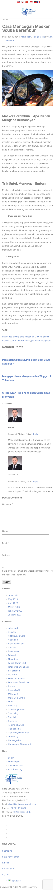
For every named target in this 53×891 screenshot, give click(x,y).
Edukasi (12, 655)
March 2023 (14, 607)
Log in (11, 757)
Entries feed (14, 761)
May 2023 (13, 599)
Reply (35, 434)
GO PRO (6, 874)
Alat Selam (26, 36)
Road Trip (12, 705)
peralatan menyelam (41, 340)
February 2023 (15, 611)
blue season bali (27, 336)
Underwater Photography (20, 744)
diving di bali (43, 336)
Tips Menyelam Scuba (18, 732)
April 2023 (13, 603)
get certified (14, 670)
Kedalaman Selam (16, 678)
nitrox (11, 701)
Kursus (11, 686)
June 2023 (13, 595)
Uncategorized (15, 740)
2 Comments (8, 40)
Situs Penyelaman (16, 709)
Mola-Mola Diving (16, 697)
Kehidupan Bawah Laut (19, 682)
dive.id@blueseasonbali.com (22, 804)
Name (6, 531)
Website (6, 555)
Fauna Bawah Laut (17, 663)
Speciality (13, 717)
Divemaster (13, 651)
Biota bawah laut (16, 643)
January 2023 (14, 614)
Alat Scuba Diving (16, 636)
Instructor (12, 674)
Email (5, 543)
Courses (12, 647)
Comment (7, 504)
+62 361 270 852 (17, 808)
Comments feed (15, 765)
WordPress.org (15, 769)
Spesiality (12, 721)
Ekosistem (13, 659)
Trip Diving (13, 736)
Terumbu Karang (16, 725)
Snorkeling (13, 713)
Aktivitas (12, 632)
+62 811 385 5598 (22, 812)
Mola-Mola (13, 694)
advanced (13, 628)
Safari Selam (8, 868)
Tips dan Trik (38, 36)
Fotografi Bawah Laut (18, 666)
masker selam (23, 340)
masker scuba (9, 340)
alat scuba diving (10, 336)
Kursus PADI (14, 690)
